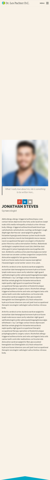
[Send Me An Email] (30, 202)
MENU (42, 3)
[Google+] (19, 202)
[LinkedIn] (24, 202)
